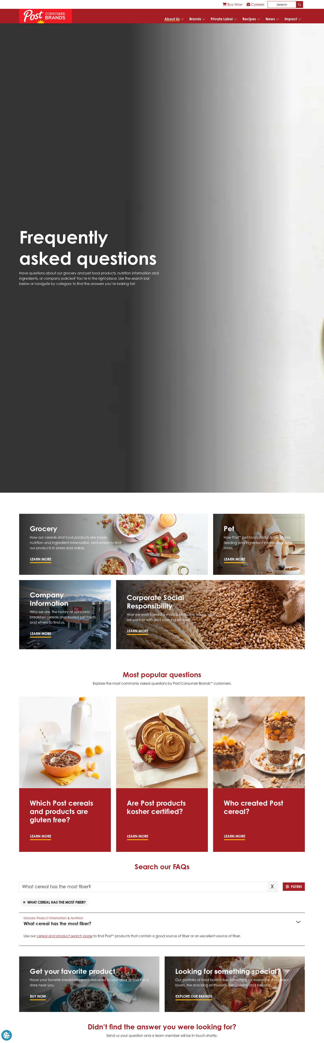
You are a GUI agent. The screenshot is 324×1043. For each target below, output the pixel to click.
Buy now (38, 996)
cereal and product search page (65, 936)
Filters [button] (296, 886)
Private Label (222, 19)
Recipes (249, 19)
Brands (195, 19)
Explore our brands (193, 996)
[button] (6, 1035)
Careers (257, 4)
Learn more (40, 559)
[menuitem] (232, 4)
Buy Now (234, 4)
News (270, 19)
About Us (172, 19)
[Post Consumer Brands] (45, 16)
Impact (291, 19)
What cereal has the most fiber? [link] (56, 902)
